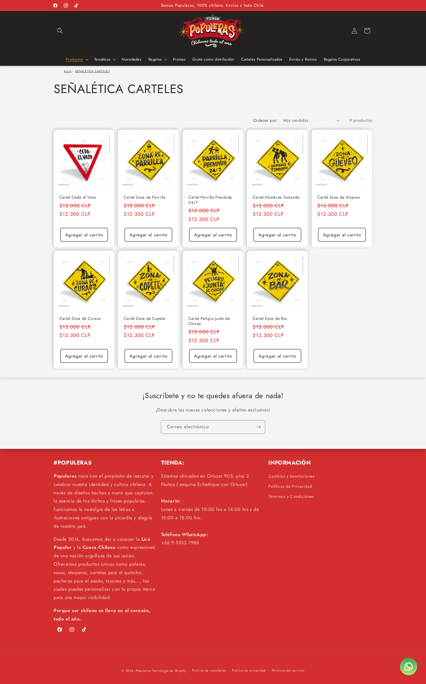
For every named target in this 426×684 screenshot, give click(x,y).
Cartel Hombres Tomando (276, 197)
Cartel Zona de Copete (144, 319)
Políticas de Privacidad (290, 486)
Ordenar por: (265, 120)
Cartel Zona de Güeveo (338, 197)
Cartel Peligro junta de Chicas (209, 321)
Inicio (68, 71)
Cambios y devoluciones (291, 476)
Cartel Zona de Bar (270, 319)
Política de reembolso (209, 670)
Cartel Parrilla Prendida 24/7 (210, 200)
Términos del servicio (288, 670)
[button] (60, 30)
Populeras (143, 670)
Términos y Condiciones (291, 496)
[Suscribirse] (258, 427)
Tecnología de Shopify (169, 670)
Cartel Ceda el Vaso (77, 197)
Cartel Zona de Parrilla (145, 197)
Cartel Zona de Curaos (80, 319)
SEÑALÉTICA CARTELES (92, 71)
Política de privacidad (248, 670)
